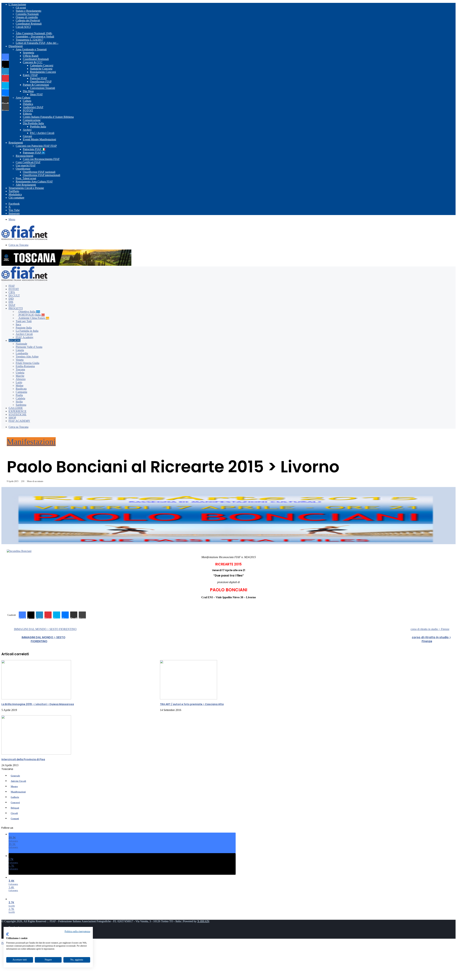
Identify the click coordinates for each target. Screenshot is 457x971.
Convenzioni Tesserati (42, 87)
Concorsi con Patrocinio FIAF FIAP (36, 145)
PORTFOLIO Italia (31, 314)
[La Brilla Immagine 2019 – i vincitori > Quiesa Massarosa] (36, 698)
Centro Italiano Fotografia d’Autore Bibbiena (48, 116)
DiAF (12, 305)
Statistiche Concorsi (41, 68)
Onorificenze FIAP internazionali (41, 175)
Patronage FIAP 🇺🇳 (34, 152)
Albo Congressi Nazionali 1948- (34, 33)
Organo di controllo (27, 17)
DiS (11, 301)
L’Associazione (17, 4)
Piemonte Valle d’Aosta (29, 346)
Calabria (20, 398)
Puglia (19, 395)
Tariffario (14, 191)
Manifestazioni (31, 441)
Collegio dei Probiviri (28, 20)
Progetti (16, 308)
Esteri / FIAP (30, 75)
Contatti (15, 818)
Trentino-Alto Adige (27, 356)
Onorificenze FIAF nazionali (39, 171)
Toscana (20, 369)
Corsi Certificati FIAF (28, 162)
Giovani (27, 136)
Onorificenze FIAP (41, 81)
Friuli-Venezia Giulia (27, 363)
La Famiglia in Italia (27, 330)
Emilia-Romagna (25, 366)
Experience (17, 411)
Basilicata (21, 388)
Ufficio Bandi (30, 55)
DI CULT (14, 295)
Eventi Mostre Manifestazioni (39, 139)
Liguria (20, 350)
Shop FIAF (36, 94)
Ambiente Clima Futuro (33, 317)
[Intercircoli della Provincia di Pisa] (36, 753)
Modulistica (15, 194)
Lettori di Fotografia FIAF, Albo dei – (37, 42)
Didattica (28, 104)
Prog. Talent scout (26, 178)
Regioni (15, 340)
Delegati (15, 808)
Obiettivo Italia (29, 311)
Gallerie (16, 408)
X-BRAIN (203, 921)
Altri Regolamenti (26, 184)
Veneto (20, 359)
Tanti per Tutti (24, 321)
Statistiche (17, 414)
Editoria (27, 113)
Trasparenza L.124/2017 (29, 39)
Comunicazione (32, 120)
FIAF (12, 285)
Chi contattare (16, 197)
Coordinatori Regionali (29, 23)
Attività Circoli (18, 781)
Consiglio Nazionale (27, 14)
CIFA (12, 292)
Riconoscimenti (24, 155)
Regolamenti (16, 142)
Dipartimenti (16, 46)
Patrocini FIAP (38, 78)
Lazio (19, 382)
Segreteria (28, 52)
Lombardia (22, 353)
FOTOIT (28, 110)
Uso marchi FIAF (26, 165)
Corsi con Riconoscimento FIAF (41, 159)
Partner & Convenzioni (36, 84)
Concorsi (15, 802)
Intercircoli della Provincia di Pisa (23, 759)
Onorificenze (23, 168)
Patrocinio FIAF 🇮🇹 (34, 149)
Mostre (14, 786)
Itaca (18, 324)
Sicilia (19, 401)
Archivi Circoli (24, 334)
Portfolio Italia (38, 126)
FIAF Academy (24, 337)
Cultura (27, 100)
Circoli (14, 813)
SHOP (12, 417)
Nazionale (21, 343)
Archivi (27, 129)
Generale (15, 775)
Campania (21, 391)
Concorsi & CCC (32, 62)
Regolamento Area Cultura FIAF (34, 181)
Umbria (20, 372)
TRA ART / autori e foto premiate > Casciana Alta (192, 704)
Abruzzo (21, 379)
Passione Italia (24, 327)
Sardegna (21, 404)
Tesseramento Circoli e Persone (26, 187)
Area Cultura (23, 97)
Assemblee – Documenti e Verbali (35, 36)
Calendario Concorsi (41, 65)
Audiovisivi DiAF (33, 107)
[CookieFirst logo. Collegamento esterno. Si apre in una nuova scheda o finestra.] (7, 934)
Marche (20, 375)
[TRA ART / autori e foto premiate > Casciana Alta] (188, 698)
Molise (19, 385)
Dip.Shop (28, 91)
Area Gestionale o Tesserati (31, 49)
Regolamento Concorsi (43, 71)
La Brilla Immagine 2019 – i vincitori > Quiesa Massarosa (37, 704)
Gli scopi (21, 7)
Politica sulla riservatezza (77, 931)
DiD (11, 298)
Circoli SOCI (23, 26)
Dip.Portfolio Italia (33, 123)
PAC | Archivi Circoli (42, 132)
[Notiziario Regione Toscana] (24, 238)
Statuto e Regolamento (28, 10)
